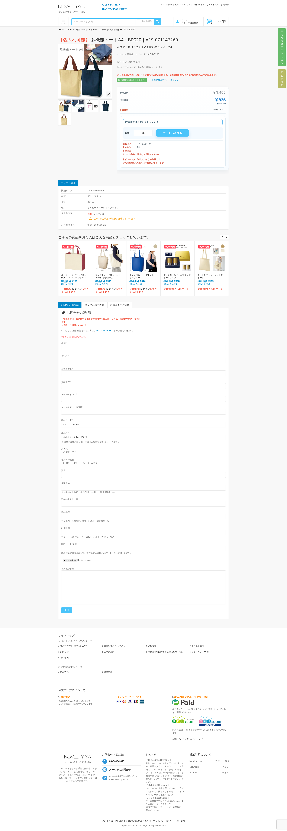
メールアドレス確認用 (72, 407)
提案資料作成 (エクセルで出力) (131, 80)
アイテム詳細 (68, 183)
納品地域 (65, 512)
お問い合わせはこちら (160, 47)
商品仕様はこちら (130, 47)
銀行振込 (65, 696)
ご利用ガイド (198, 4)
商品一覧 (64, 671)
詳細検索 (108, 671)
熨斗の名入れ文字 (69, 499)
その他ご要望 (67, 569)
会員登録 (194, 23)
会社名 (65, 356)
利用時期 (65, 528)
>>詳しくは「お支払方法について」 (188, 739)
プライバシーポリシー (201, 652)
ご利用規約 (109, 652)
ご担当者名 (67, 369)
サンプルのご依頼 (94, 305)
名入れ (64, 449)
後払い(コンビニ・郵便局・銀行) (191, 696)
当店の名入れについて (114, 645)
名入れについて (181, 4)
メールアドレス (69, 394)
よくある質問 (213, 4)
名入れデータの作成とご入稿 (73, 645)
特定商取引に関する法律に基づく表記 (165, 652)
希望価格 (65, 483)
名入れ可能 (147, 21)
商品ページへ (75, 257)
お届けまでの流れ (119, 305)
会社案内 (64, 658)
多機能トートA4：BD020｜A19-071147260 (118, 39)
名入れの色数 (67, 459)
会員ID (64, 343)
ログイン (183, 23)
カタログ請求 (166, 4)
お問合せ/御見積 (70, 305)
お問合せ (225, 4)
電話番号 (66, 381)
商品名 (65, 433)
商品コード (67, 420)
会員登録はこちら (160, 80)
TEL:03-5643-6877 (104, 330)
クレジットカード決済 (129, 696)
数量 (63, 470)
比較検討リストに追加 (282, 48)
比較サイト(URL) (69, 544)
